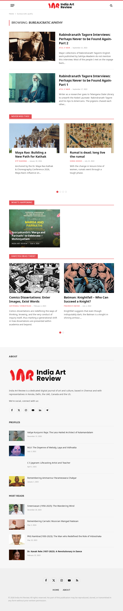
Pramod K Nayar (72, 306)
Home (11, 14)
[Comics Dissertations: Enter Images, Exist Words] (34, 278)
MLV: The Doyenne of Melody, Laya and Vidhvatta (51, 447)
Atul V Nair (64, 48)
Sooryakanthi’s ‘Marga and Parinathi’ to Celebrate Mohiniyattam (28, 236)
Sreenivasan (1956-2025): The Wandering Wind (50, 505)
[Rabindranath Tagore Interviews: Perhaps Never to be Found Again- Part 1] (32, 88)
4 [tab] (65, 192)
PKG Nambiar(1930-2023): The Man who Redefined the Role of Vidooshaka (64, 536)
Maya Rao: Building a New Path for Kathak (30, 154)
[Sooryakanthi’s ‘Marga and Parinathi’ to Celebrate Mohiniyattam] (34, 228)
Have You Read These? (23, 256)
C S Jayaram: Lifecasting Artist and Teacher (48, 462)
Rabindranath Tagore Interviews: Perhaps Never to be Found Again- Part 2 (85, 38)
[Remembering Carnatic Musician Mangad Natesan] (17, 524)
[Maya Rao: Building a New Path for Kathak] (34, 138)
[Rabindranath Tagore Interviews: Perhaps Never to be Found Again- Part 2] (32, 46)
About (66, 590)
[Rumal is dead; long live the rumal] (89, 138)
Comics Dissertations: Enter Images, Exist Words (29, 299)
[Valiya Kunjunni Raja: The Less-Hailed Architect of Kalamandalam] (17, 436)
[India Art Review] (61, 5)
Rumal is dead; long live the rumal (87, 154)
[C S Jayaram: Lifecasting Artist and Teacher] (17, 466)
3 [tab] (63, 192)
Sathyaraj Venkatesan (20, 306)
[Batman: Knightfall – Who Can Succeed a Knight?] (89, 278)
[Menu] (12, 5)
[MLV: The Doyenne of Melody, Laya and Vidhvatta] (17, 451)
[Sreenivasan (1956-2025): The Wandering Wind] (17, 509)
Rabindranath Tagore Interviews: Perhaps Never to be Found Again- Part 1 (85, 80)
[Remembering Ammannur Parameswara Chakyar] (17, 481)
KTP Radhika (21, 161)
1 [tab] (57, 192)
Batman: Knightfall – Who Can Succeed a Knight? (86, 299)
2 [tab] (60, 192)
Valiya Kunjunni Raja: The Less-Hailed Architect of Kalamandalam (60, 432)
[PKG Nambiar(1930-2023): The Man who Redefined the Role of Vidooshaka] (17, 540)
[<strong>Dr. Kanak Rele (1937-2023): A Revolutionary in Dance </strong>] (17, 555)
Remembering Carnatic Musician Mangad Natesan (52, 521)
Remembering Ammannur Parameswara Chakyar (52, 477)
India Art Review (19, 243)
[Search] (110, 5)
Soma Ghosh (76, 161)
